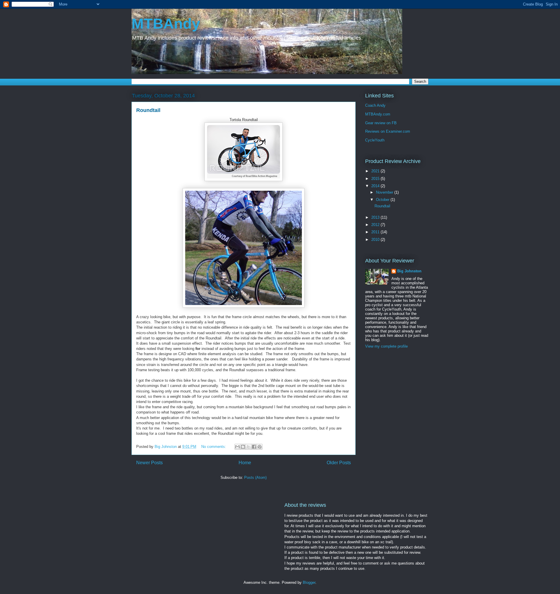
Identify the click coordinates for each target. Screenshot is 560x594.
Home (245, 462)
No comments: (214, 446)
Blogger (309, 582)
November (385, 192)
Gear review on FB (381, 123)
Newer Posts (149, 462)
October (383, 199)
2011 (376, 232)
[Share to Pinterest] (259, 447)
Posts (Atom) (255, 477)
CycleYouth (374, 140)
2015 (376, 178)
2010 (376, 239)
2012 (376, 224)
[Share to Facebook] (254, 447)
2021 (376, 171)
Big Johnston (409, 271)
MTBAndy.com (377, 114)
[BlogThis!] (243, 447)
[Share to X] (248, 447)
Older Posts (339, 462)
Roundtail (148, 110)
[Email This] (237, 447)
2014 (376, 186)
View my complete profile (386, 346)
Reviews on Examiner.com (387, 131)
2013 (376, 217)
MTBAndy (166, 23)
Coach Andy (375, 105)
